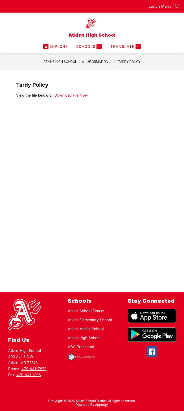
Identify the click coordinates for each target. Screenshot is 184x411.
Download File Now (71, 95)
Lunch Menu (160, 6)
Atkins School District (86, 311)
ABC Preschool (81, 347)
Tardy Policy (129, 62)
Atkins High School (60, 62)
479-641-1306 (28, 375)
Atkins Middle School (86, 329)
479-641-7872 (33, 369)
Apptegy (101, 405)
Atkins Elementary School (90, 320)
